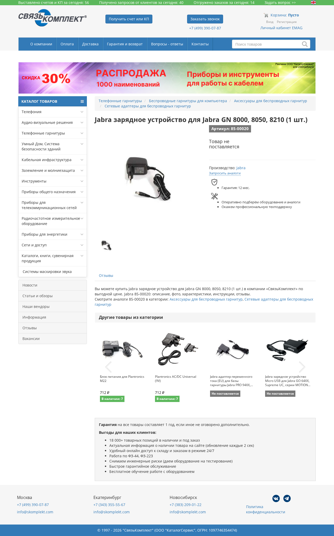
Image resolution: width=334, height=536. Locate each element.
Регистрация (287, 22)
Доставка (90, 43)
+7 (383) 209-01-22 (185, 504)
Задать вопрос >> (280, 2)
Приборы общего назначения (49, 191)
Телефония (31, 111)
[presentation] (108, 367)
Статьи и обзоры (37, 295)
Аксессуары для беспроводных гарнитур (206, 299)
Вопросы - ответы (167, 43)
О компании (41, 43)
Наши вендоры (36, 306)
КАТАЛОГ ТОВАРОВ (39, 101)
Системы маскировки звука (47, 271)
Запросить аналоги (225, 173)
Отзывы (29, 327)
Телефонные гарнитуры (43, 133)
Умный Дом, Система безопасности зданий (41, 146)
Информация (34, 317)
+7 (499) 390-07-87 (205, 28)
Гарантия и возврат (125, 43)
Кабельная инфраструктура (46, 159)
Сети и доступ (34, 244)
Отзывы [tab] (106, 275)
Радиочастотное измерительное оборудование (51, 221)
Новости (29, 285)
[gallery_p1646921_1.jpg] (106, 245)
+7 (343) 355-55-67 (109, 504)
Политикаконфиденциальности (265, 509)
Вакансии (31, 338)
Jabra (241, 167)
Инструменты (34, 181)
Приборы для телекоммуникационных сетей (49, 205)
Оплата (67, 43)
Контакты (200, 43)
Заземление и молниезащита (48, 170)
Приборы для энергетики (44, 234)
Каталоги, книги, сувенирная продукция (48, 258)
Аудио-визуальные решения (47, 122)
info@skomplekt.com (35, 511)
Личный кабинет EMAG (281, 27)
